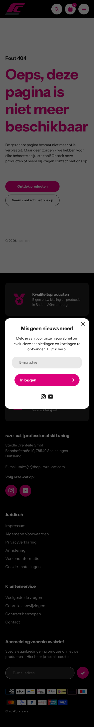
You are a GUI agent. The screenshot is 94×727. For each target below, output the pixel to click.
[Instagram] (43, 396)
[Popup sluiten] (83, 324)
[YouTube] (50, 396)
